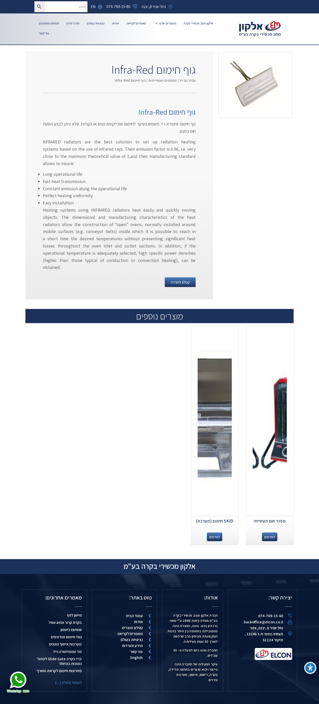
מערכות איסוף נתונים (65, 644)
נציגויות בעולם (95, 23)
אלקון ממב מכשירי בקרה (198, 23)
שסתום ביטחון (71, 629)
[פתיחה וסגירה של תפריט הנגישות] (310, 668)
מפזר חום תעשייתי (270, 521)
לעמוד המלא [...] (68, 682)
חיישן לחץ (74, 615)
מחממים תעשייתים (163, 80)
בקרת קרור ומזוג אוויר (65, 622)
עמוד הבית (188, 80)
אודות (115, 23)
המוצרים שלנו (167, 23)
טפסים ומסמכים (49, 23)
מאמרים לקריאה (136, 23)
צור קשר (44, 33)
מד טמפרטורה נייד (67, 651)
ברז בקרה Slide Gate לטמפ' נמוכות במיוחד (59, 661)
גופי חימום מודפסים (66, 637)
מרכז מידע (73, 23)
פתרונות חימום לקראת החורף (59, 670)
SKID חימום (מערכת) (215, 521)
